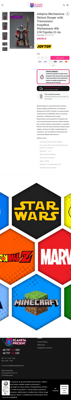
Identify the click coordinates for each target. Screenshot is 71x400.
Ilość (38, 54)
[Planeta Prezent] (35, 5)
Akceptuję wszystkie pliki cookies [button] (64, 389)
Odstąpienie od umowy (44, 348)
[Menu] (9, 381)
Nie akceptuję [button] (55, 389)
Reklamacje (41, 345)
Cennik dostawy (42, 342)
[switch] (6, 393)
